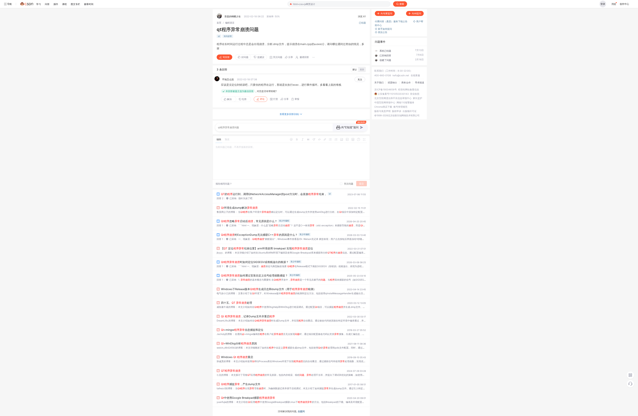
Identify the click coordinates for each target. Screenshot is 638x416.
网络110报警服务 (405, 102)
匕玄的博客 (222, 374)
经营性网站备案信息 (408, 89)
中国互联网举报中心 (384, 102)
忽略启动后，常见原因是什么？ (249, 221)
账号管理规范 (400, 106)
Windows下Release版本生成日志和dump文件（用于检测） (268, 289)
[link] (219, 22)
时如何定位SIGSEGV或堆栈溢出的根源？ (255, 262)
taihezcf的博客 (224, 388)
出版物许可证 (410, 111)
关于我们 (379, 82)
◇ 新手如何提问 (383, 28)
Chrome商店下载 (383, 106)
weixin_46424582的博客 (230, 347)
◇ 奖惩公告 (381, 32)
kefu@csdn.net (401, 75)
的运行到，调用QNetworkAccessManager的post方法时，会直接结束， (274, 194)
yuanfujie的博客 (225, 402)
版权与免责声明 (382, 111)
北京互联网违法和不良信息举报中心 (393, 98)
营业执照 (414, 94)
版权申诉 (396, 111)
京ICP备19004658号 (385, 89)
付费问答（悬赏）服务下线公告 (391, 21)
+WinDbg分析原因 (239, 343)
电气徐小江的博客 (226, 293)
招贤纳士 (392, 82)
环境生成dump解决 (239, 207)
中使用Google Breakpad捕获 (248, 397)
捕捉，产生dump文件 (240, 384)
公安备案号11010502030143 (393, 94)
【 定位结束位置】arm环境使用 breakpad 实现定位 (267, 248)
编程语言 (229, 22)
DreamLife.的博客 (226, 320)
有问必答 (228, 36)
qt (219, 36)
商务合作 (406, 82)
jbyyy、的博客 (224, 252)
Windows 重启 (237, 357)
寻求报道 (419, 82)
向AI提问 (416, 13)
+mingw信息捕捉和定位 (242, 329)
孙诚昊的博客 (224, 361)
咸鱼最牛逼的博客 (226, 307)
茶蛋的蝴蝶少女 (232, 16)
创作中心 (624, 3)
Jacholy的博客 (224, 334)
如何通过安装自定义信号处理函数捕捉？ (254, 275)
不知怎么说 (228, 79)
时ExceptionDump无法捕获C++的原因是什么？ (259, 234)
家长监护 (417, 98)
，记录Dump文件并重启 (248, 316)
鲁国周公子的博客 (226, 211)
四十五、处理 (236, 302)
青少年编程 (284, 220)
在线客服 (415, 75)
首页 (219, 22)
